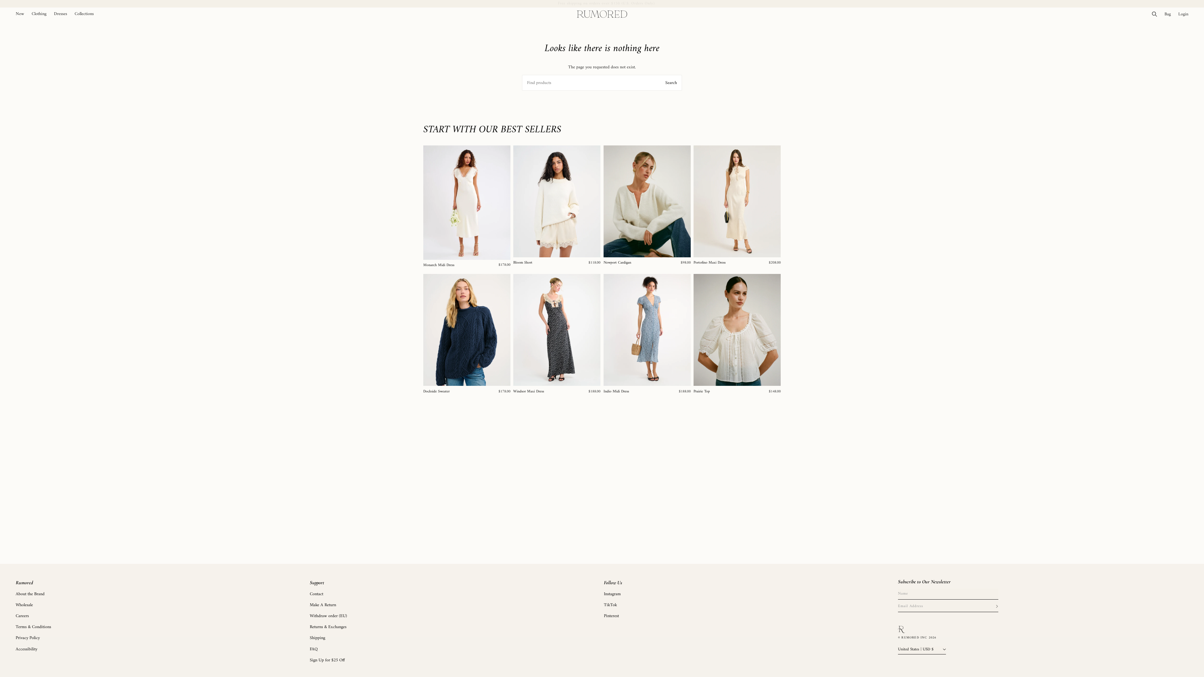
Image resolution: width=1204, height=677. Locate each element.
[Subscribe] (997, 606)
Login (1185, 14)
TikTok (610, 605)
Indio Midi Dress (616, 392)
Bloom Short (522, 263)
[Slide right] (503, 202)
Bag (1169, 14)
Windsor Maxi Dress (528, 392)
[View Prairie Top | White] (737, 330)
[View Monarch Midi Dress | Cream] (466, 202)
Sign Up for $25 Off (327, 660)
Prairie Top (702, 392)
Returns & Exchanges (328, 627)
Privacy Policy (28, 638)
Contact (316, 594)
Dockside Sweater (436, 392)
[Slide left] (430, 202)
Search (671, 83)
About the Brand (30, 594)
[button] (39, 14)
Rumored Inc (914, 637)
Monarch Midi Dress (438, 265)
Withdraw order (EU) (328, 616)
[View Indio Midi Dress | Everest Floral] (647, 330)
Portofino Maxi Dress (710, 263)
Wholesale (24, 605)
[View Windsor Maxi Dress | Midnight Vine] (556, 330)
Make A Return (323, 605)
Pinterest (611, 616)
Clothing (39, 14)
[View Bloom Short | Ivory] (556, 201)
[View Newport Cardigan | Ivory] (647, 201)
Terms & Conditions (33, 627)
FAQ (314, 649)
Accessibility (26, 649)
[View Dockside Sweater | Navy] (466, 330)
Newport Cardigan (617, 263)
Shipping (317, 638)
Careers (22, 616)
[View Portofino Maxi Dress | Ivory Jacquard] (737, 201)
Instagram (612, 594)
